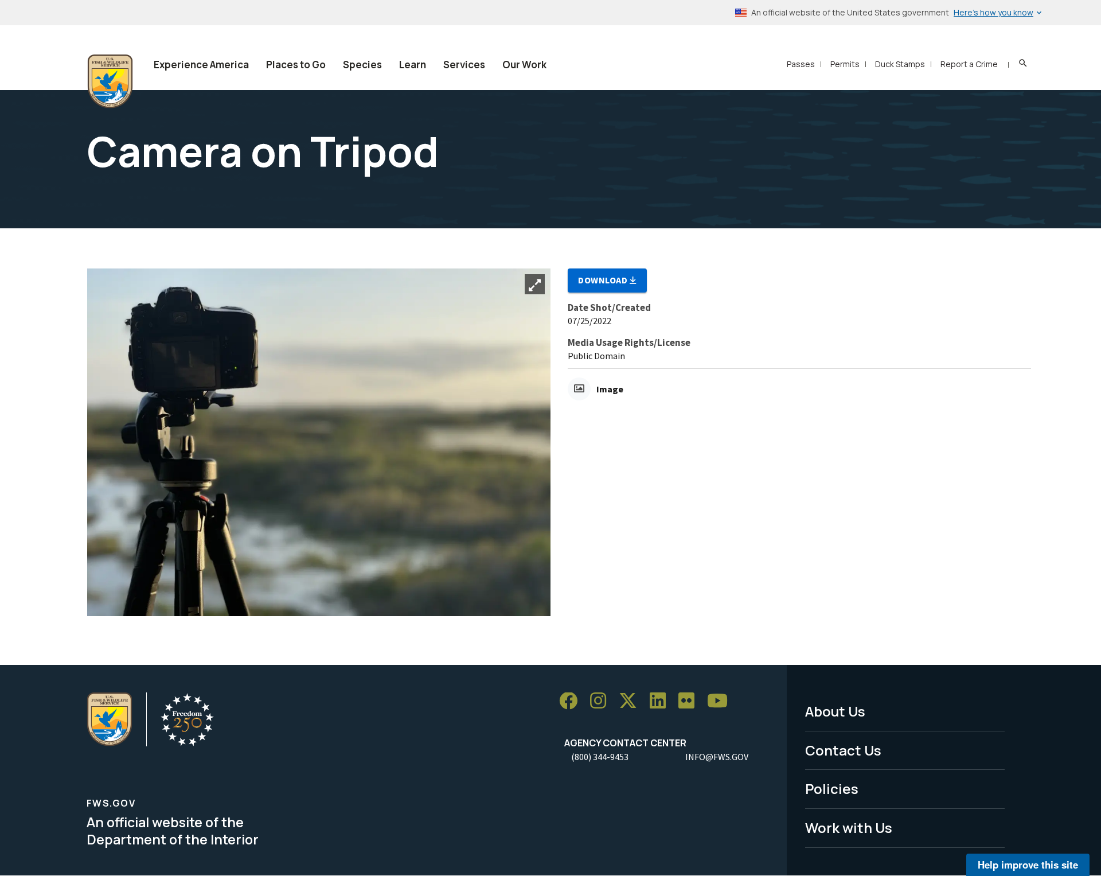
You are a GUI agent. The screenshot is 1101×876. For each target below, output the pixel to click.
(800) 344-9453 (599, 756)
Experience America (201, 64)
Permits (845, 64)
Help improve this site (1028, 864)
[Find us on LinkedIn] (662, 701)
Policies (831, 788)
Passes (801, 64)
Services (464, 64)
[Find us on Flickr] (690, 701)
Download (604, 280)
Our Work (524, 64)
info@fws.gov (716, 756)
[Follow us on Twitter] (632, 701)
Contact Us (843, 750)
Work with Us (848, 827)
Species (362, 64)
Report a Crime (969, 64)
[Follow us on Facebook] (572, 701)
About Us (835, 711)
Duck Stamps (900, 64)
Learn (412, 64)
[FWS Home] (110, 81)
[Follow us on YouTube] (721, 701)
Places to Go (296, 64)
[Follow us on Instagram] (602, 701)
